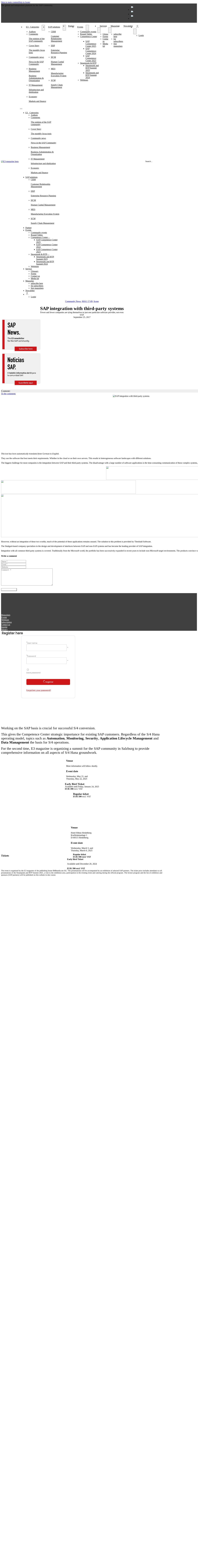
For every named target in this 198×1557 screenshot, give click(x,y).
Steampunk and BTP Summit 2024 (92, 75)
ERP (59, 49)
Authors (32, 32)
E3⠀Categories (32, 27)
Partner (71, 26)
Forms (105, 36)
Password (31, 656)
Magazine (115, 26)
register (49, 681)
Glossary (106, 34)
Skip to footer (24, 2)
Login (141, 35)
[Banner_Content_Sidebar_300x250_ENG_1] (21, 351)
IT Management (36, 88)
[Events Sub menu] (87, 28)
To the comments (8, 394)
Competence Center (88, 36)
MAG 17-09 (87, 301)
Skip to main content (10, 2)
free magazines (118, 45)
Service (103, 26)
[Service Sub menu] (98, 30)
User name (32, 643)
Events (80, 27)
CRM (56, 36)
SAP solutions (54, 27)
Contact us (35, 276)
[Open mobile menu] (21, 108)
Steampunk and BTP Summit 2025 (92, 67)
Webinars (84, 80)
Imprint (4, 627)
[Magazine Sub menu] (109, 30)
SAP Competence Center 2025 (91, 43)
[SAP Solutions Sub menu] (64, 28)
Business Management (36, 75)
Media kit (35, 278)
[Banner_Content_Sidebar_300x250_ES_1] (21, 385)
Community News (73, 301)
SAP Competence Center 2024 (91, 51)
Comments (37, 37)
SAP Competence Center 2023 (91, 58)
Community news (36, 60)
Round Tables (86, 34)
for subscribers (118, 40)
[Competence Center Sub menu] (82, 39)
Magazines (5, 615)
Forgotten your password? (38, 690)
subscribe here (37, 283)
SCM (57, 83)
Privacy (4, 629)
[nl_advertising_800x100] (68, 493)
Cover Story (37, 49)
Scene (96, 301)
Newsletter (128, 26)
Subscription (6, 622)
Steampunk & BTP (88, 63)
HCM (57, 60)
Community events (88, 32)
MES (58, 72)
